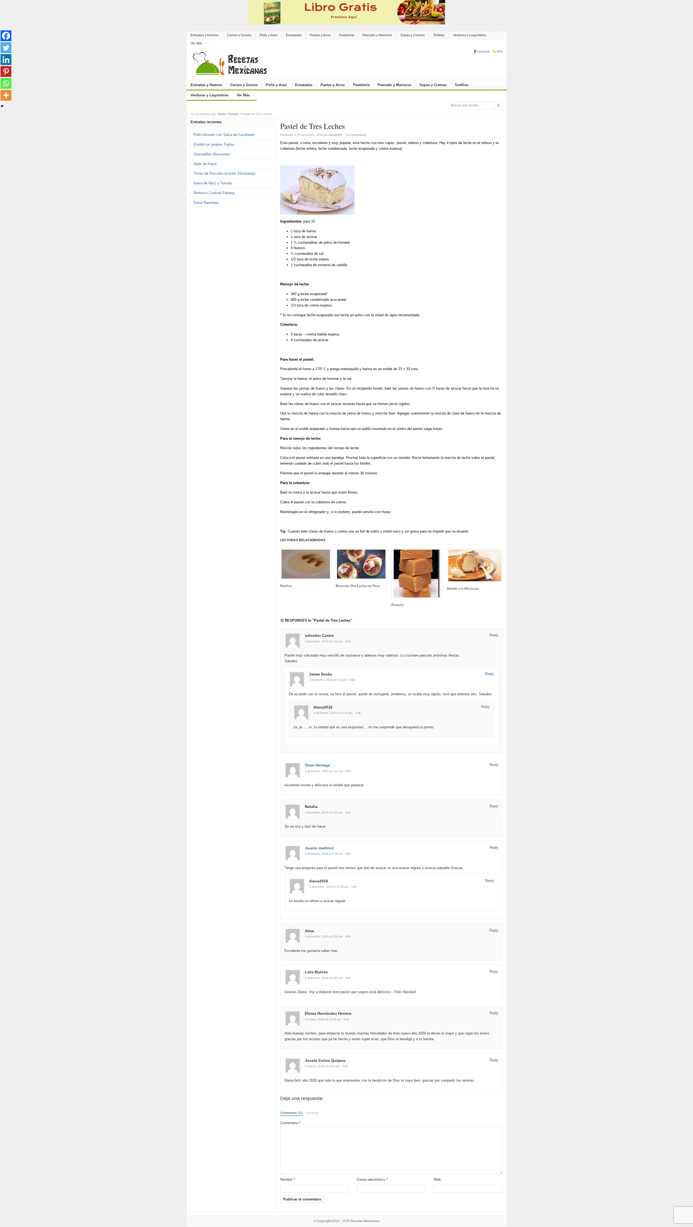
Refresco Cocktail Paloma (214, 193)
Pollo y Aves (268, 35)
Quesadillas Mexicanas (212, 154)
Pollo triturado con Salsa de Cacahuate (224, 135)
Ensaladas (294, 35)
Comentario (290, 1123)
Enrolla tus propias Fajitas (214, 144)
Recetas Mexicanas (365, 1221)
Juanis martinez (319, 848)
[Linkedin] (6, 59)
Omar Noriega (317, 765)
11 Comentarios (356, 134)
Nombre (287, 1179)
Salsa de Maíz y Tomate (213, 183)
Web (437, 1179)
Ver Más (196, 43)
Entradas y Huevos (204, 35)
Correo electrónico (372, 1179)
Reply (493, 635)
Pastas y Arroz (320, 35)
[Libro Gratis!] (346, 12)
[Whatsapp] (6, 83)
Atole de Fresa (205, 164)
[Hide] (2, 106)
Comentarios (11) (291, 1112)
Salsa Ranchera (206, 203)
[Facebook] (6, 35)
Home (221, 114)
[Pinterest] (6, 71)
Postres (234, 114)
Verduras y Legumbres (469, 35)
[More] (6, 95)
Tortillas (438, 35)
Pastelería (346, 35)
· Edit (347, 641)
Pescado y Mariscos (377, 35)
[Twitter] (6, 47)
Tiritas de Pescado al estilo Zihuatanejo (225, 173)
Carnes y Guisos (239, 35)
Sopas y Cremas (412, 35)
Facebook (312, 1112)
